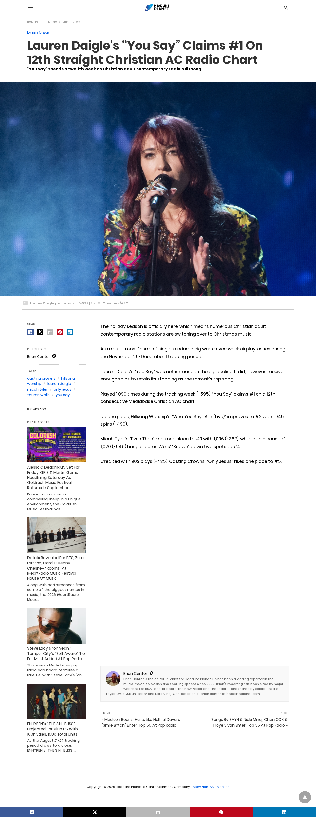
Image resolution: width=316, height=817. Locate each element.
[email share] (50, 332)
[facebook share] (30, 332)
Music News (71, 22)
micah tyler (37, 389)
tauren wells (38, 394)
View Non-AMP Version (211, 786)
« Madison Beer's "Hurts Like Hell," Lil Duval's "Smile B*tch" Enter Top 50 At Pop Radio (141, 722)
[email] (158, 812)
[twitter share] (40, 332)
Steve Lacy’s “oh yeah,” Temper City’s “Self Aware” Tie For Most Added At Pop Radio (56, 654)
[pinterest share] (60, 332)
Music (52, 22)
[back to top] (305, 797)
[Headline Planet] (157, 7)
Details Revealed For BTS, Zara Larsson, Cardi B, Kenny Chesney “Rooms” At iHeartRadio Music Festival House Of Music (55, 568)
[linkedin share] (70, 332)
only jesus (62, 389)
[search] (286, 7)
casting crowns (41, 378)
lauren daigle (59, 383)
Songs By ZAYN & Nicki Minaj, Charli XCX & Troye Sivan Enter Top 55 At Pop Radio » (249, 722)
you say (63, 394)
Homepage (34, 22)
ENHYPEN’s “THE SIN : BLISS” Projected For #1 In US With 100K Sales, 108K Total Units (52, 729)
